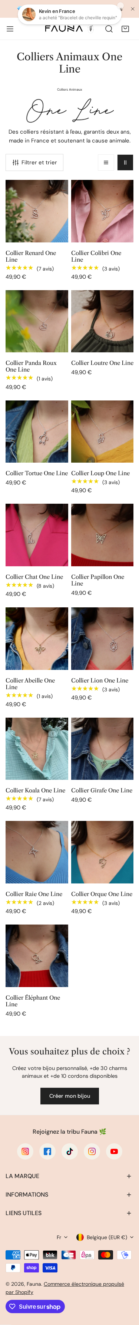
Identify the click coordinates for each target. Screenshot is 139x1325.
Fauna (34, 1284)
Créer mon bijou (69, 1096)
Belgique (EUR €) (107, 1237)
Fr (59, 1237)
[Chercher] (109, 29)
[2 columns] (125, 162)
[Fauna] (69, 28)
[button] (125, 29)
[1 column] (106, 162)
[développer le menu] (10, 29)
